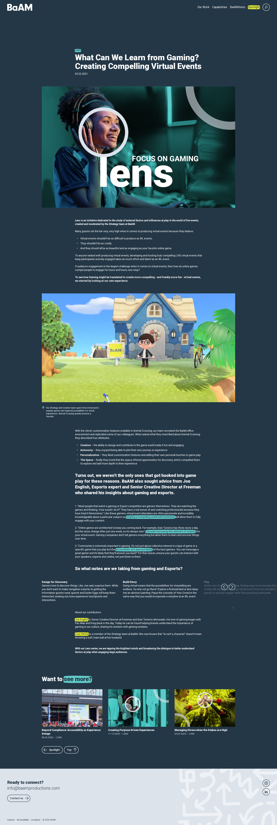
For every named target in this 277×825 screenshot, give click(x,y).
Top (69, 749)
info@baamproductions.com (33, 788)
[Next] (232, 587)
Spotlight (54, 749)
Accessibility (23, 819)
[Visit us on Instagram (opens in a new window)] (266, 783)
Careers (11, 819)
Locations (35, 819)
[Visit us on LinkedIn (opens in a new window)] (266, 791)
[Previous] (224, 587)
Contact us (16, 798)
